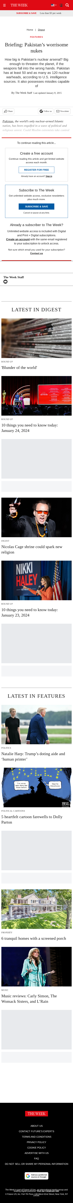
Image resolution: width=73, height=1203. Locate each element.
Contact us (36, 253)
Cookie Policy (36, 1147)
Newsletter (64, 111)
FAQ (36, 1158)
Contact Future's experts (36, 1131)
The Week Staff (23, 92)
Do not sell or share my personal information (36, 1164)
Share (10, 111)
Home (30, 29)
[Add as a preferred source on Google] (36, 1176)
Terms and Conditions (36, 1136)
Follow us (48, 111)
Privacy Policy (36, 1142)
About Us (37, 1126)
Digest (41, 29)
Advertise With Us (37, 1153)
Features (36, 37)
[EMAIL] (6, 281)
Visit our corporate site (48, 1191)
